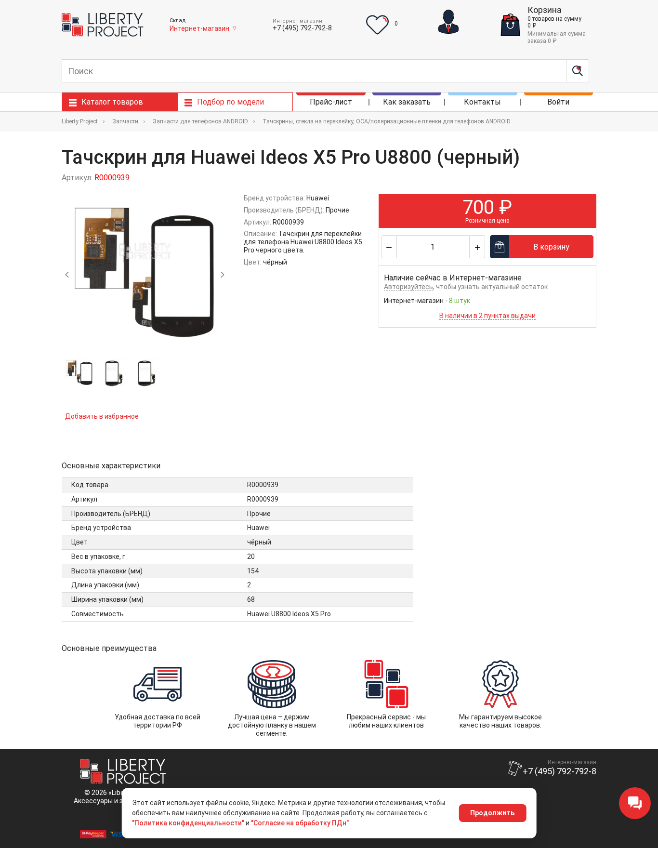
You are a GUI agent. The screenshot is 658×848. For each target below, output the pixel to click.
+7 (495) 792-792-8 (302, 28)
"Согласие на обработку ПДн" (300, 823)
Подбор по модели (230, 101)
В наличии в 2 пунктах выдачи (487, 315)
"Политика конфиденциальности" (188, 823)
